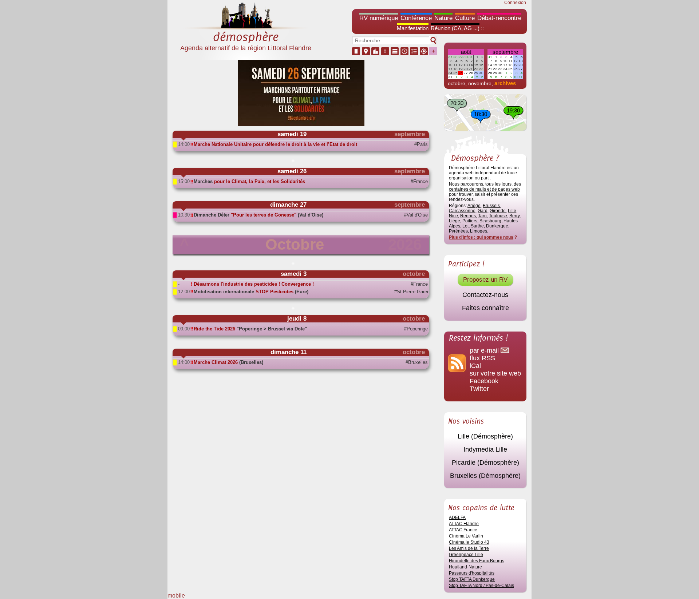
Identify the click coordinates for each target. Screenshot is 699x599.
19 (460, 69)
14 (471, 65)
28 (455, 57)
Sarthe (477, 226)
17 (450, 69)
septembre (505, 52)
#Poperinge (416, 329)
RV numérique (378, 18)
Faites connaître (485, 308)
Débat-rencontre (499, 18)
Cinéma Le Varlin (466, 536)
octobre (456, 83)
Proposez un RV (485, 279)
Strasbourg (490, 220)
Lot (465, 226)
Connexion (515, 2)
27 (450, 57)
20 (465, 69)
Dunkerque (497, 226)
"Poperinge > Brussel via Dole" (250, 329)
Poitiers (469, 220)
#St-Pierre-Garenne (411, 291)
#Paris (421, 144)
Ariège (474, 205)
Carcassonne (462, 210)
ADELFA (457, 517)
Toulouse (498, 215)
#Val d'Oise (416, 215)
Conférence (416, 18)
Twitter (479, 388)
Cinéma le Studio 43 (469, 542)
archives (505, 83)
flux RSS (482, 358)
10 (450, 65)
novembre (479, 83)
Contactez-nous (485, 294)
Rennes (468, 215)
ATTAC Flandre (464, 523)
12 (460, 65)
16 (481, 65)
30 (465, 57)
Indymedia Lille (485, 449)
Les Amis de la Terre (469, 548)
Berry (514, 215)
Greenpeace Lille (466, 554)
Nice (453, 215)
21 (471, 69)
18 (455, 69)
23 (481, 69)
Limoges (478, 231)
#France (419, 181)
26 (460, 73)
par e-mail (485, 350)
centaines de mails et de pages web (484, 189)
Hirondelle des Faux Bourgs (476, 560)
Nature (443, 18)
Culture (465, 18)
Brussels (491, 205)
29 (460, 57)
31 (471, 57)
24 (450, 73)
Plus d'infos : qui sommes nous (481, 237)
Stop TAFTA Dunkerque (472, 579)
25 (455, 73)
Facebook (484, 381)
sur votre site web (495, 373)
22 (476, 69)
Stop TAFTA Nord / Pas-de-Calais (481, 585)
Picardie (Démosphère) (485, 462)
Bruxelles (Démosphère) (485, 475)
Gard (482, 210)
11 (456, 65)
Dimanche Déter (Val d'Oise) (258, 215)
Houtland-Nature (465, 567)
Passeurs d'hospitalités (471, 573)
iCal (475, 365)
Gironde (498, 210)
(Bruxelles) (228, 362)
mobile (176, 595)
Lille (512, 210)
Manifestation (413, 28)
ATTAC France (463, 529)
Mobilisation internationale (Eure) (251, 291)
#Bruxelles (417, 362)
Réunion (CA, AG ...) (455, 28)
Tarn (482, 215)
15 (476, 65)
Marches (249, 181)
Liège (454, 220)
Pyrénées (458, 231)
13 (465, 65)
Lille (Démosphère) (485, 436)
